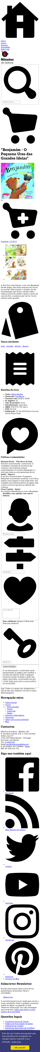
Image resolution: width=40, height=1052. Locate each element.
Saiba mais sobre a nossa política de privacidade (18, 1011)
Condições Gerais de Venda (17, 1022)
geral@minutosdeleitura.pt (17, 744)
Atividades (5, 47)
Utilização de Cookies (14, 1026)
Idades (9, 713)
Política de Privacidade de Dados (19, 1024)
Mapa (27, 746)
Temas (10, 709)
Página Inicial (11, 703)
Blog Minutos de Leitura (15, 830)
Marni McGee (17, 394)
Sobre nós (5, 49)
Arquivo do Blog (12, 979)
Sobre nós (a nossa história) (17, 720)
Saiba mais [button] (16, 1042)
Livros (3, 43)
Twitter (8, 867)
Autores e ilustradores (14, 715)
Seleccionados (13, 707)
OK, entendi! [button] (20, 1048)
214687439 (10, 742)
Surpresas (9, 717)
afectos (18, 346)
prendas (10, 346)
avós (3, 346)
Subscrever (8, 997)
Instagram (9, 940)
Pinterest (9, 977)
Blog (7, 722)
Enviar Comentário (9, 666)
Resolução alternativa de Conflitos (20, 1028)
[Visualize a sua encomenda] (20, 144)
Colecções (11, 711)
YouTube (9, 903)
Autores (4, 45)
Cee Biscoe (19, 396)
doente (25, 346)
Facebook (9, 793)
